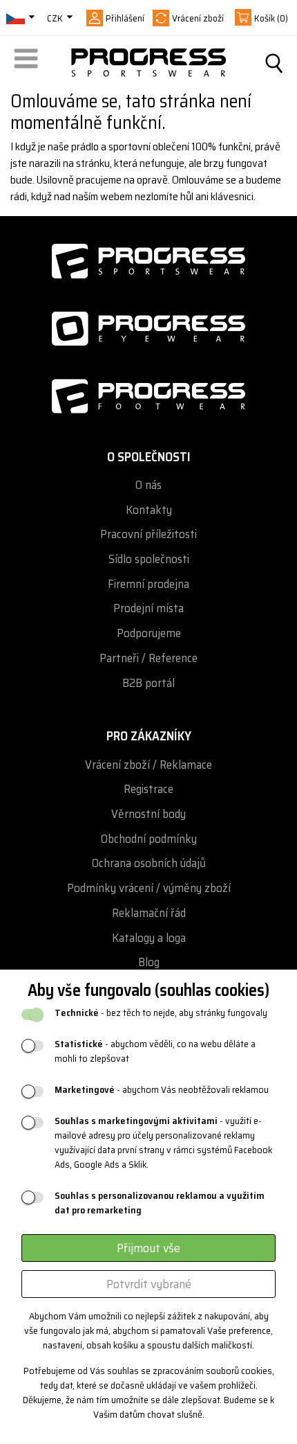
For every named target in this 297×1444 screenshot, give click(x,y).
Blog (149, 962)
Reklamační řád (149, 913)
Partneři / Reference (148, 658)
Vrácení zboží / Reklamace (148, 765)
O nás (148, 485)
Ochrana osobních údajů (149, 863)
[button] (28, 63)
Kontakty (149, 510)
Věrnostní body (148, 814)
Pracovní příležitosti (148, 534)
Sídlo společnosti (148, 559)
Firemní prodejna (148, 584)
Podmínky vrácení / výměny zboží (149, 888)
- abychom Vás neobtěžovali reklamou (162, 1089)
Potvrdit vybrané (148, 1284)
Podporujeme (149, 633)
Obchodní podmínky (149, 839)
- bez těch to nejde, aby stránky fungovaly (161, 1013)
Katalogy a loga (149, 938)
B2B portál (148, 683)
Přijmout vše (148, 1248)
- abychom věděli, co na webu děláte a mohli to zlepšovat (155, 1051)
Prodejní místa (148, 608)
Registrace (148, 789)
